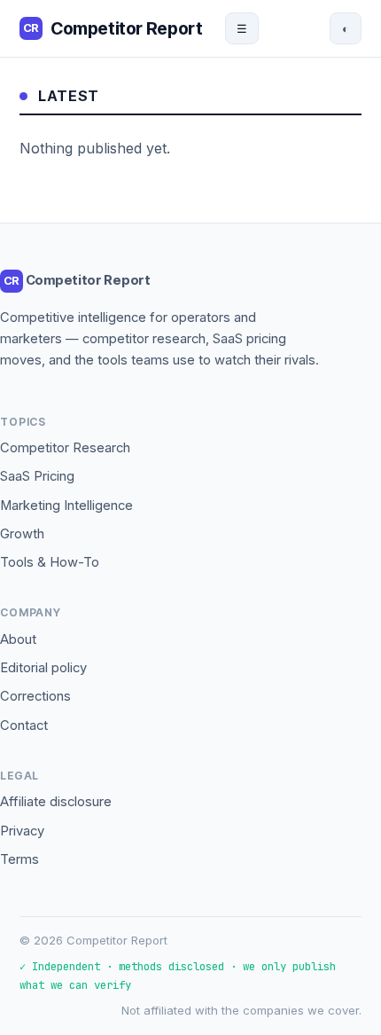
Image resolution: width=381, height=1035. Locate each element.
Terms (19, 859)
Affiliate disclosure (56, 802)
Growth (22, 534)
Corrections (35, 696)
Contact (24, 725)
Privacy (22, 831)
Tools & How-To (49, 562)
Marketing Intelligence (66, 506)
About (18, 639)
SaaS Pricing (37, 476)
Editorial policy (43, 668)
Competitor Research (65, 448)
